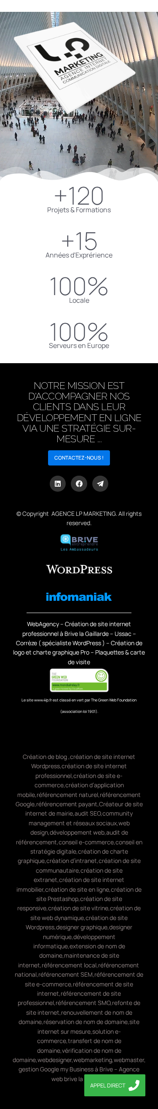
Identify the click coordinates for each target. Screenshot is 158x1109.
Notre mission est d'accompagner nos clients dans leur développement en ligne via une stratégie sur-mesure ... (79, 412)
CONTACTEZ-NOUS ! (79, 457)
